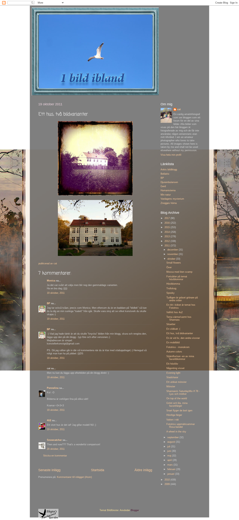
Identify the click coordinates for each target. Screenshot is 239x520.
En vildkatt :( (173, 329)
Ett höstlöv (172, 364)
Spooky (170, 293)
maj (169, 455)
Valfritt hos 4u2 (174, 312)
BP (48, 303)
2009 (167, 484)
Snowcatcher (54, 440)
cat (179, 109)
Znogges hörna (169, 203)
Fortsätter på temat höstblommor (176, 278)
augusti (171, 442)
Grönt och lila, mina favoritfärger (176, 404)
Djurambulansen (169, 182)
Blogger (135, 510)
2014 (167, 232)
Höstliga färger (174, 415)
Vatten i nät (172, 419)
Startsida (97, 470)
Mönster (170, 386)
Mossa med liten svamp (179, 272)
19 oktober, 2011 (56, 293)
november (173, 254)
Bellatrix (165, 174)
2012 (167, 241)
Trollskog (171, 288)
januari (171, 474)
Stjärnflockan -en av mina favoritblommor (180, 357)
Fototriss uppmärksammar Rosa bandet (180, 425)
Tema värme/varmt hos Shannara (178, 318)
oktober (171, 259)
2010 (167, 479)
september (173, 437)
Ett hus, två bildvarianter (179, 333)
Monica (51, 280)
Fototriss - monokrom (178, 347)
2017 (167, 218)
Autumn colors (174, 351)
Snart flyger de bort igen (179, 410)
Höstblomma (173, 284)
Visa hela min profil (171, 155)
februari (171, 469)
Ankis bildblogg (169, 169)
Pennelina (52, 388)
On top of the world (176, 398)
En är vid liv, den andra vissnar (183, 338)
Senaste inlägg (49, 470)
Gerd (163, 186)
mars (170, 465)
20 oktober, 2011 (56, 449)
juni (169, 451)
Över (169, 267)
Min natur (166, 194)
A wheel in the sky (176, 431)
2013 (167, 236)
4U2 (49, 420)
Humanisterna (168, 190)
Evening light (173, 373)
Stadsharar (172, 377)
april (170, 460)
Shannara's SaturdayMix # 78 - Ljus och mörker (183, 392)
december (173, 249)
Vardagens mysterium (172, 199)
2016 (167, 223)
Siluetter (170, 324)
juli (169, 446)
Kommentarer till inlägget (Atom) (74, 477)
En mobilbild (173, 342)
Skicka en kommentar (55, 455)
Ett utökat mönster (176, 382)
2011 (167, 245)
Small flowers (173, 262)
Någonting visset (175, 368)
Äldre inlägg (143, 470)
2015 (167, 227)
